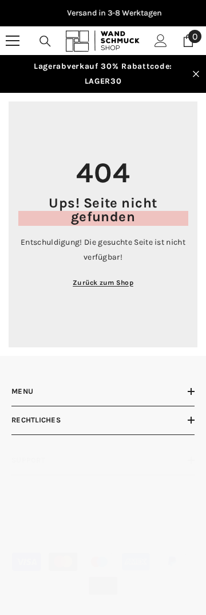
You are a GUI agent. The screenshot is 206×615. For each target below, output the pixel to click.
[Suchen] (45, 41)
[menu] (12, 41)
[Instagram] (59, 527)
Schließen (196, 74)
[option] (106, 13)
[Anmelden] (160, 40)
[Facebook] (24, 527)
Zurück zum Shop (103, 283)
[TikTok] (127, 527)
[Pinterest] (93, 527)
